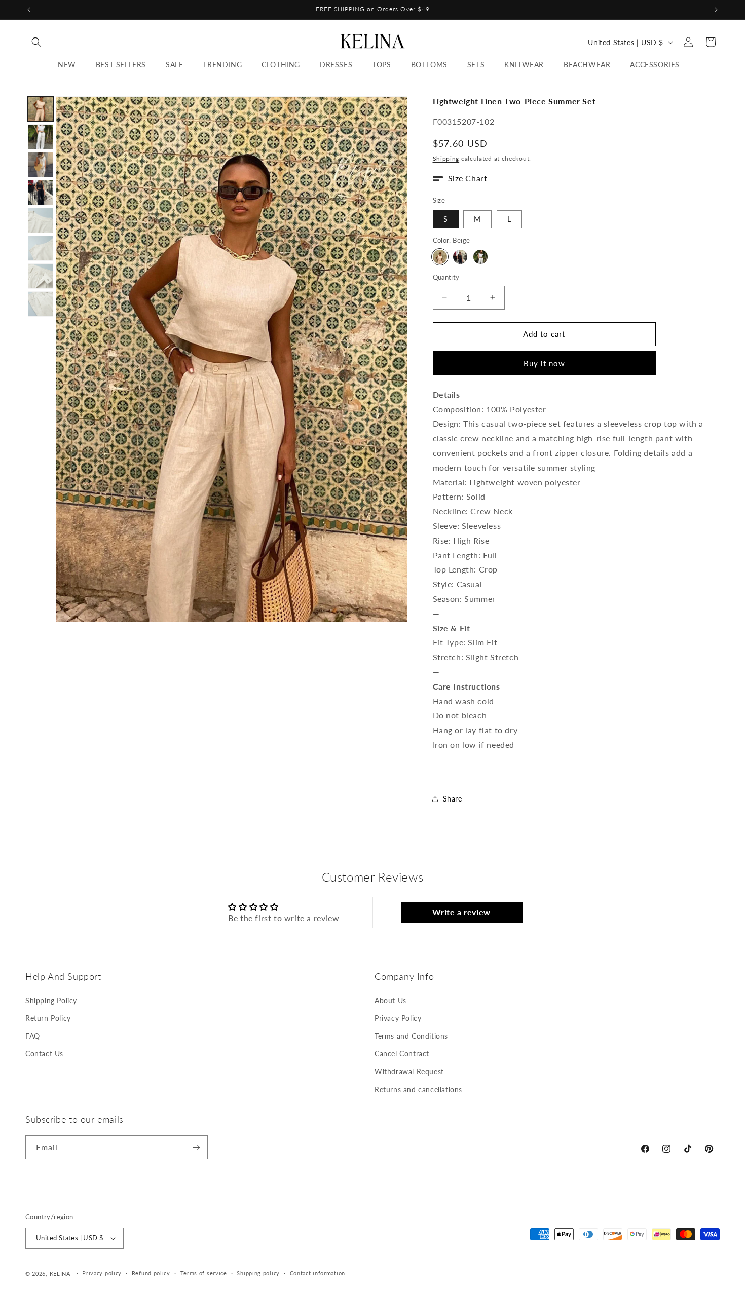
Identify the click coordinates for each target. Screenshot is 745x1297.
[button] (36, 42)
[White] (480, 257)
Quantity (446, 277)
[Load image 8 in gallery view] (40, 304)
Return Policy (48, 1018)
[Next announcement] (716, 9)
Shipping (446, 158)
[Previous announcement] (29, 9)
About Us (390, 1000)
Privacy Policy (398, 1018)
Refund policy (151, 1273)
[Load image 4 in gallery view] (40, 192)
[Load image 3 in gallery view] (40, 164)
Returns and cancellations (418, 1089)
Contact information (317, 1273)
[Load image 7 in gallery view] (40, 276)
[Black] (460, 257)
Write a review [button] (461, 912)
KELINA (61, 1273)
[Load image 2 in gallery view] (40, 136)
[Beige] (440, 257)
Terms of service (203, 1273)
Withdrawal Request (409, 1071)
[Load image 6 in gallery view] (40, 248)
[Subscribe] (196, 1147)
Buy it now (544, 363)
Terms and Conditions (411, 1036)
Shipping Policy (51, 1000)
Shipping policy (258, 1273)
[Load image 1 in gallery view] (40, 109)
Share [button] (452, 798)
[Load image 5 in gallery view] (40, 220)
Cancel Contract (402, 1053)
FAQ (32, 1036)
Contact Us (44, 1053)
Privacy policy (102, 1273)
